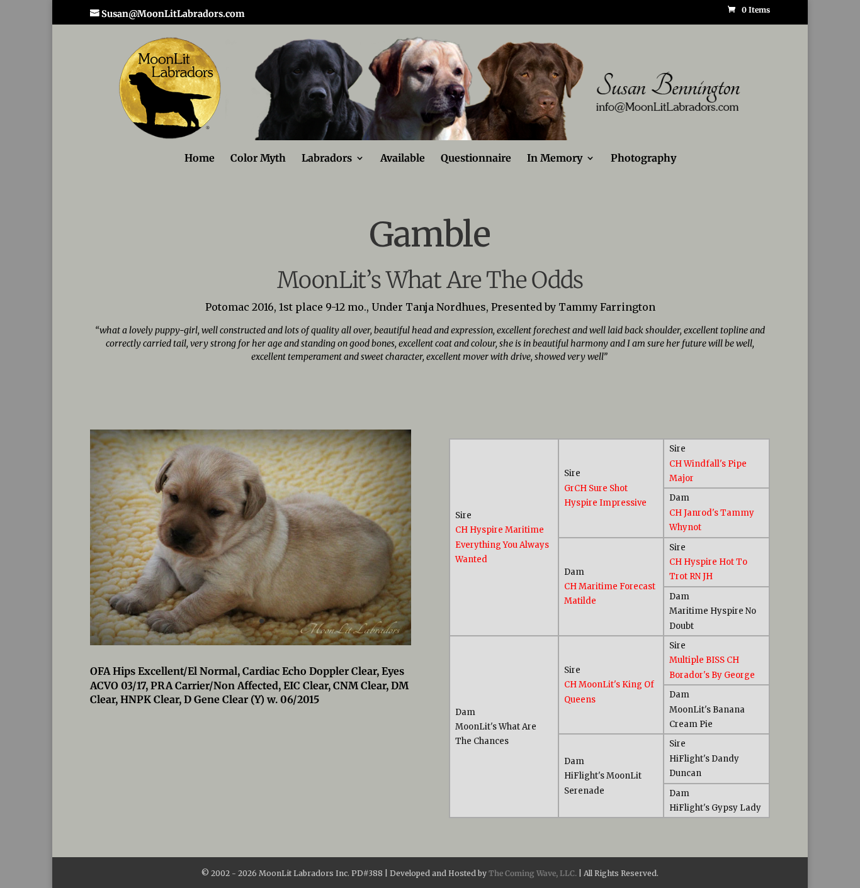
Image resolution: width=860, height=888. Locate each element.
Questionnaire (476, 158)
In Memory (554, 158)
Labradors (327, 158)
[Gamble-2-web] (250, 642)
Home (199, 158)
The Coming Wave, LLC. (533, 873)
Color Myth (258, 158)
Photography (643, 158)
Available (402, 158)
